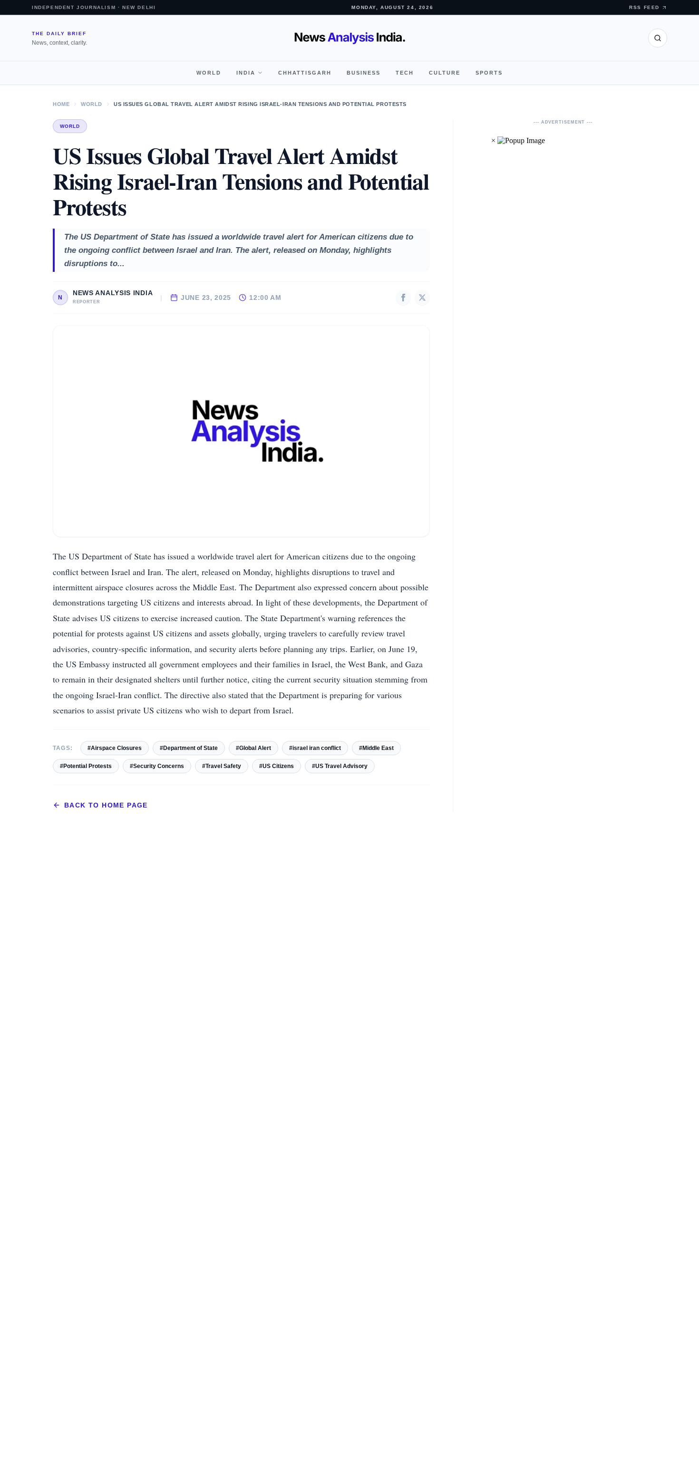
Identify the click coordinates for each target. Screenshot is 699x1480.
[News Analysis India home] (350, 38)
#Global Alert (253, 748)
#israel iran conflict (315, 748)
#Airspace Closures (114, 748)
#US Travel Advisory (340, 766)
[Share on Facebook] (403, 297)
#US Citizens (276, 766)
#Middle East (376, 748)
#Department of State (189, 748)
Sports (489, 73)
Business (363, 73)
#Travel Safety (221, 766)
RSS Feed (644, 7)
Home (61, 104)
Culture (444, 73)
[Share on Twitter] (422, 297)
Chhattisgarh (304, 73)
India (245, 73)
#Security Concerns (157, 766)
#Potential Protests (86, 766)
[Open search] (657, 38)
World (208, 73)
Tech (405, 73)
